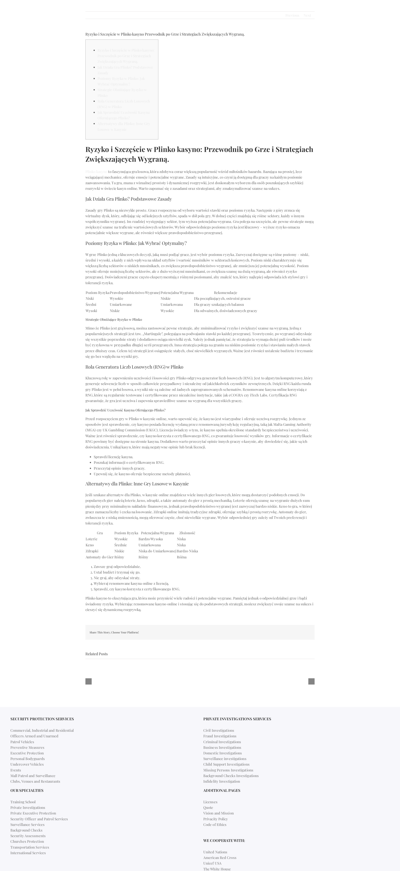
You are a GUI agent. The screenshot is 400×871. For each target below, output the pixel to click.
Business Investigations (222, 747)
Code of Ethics (214, 824)
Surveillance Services (27, 824)
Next (307, 15)
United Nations (215, 852)
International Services (28, 852)
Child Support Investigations (226, 764)
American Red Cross (219, 857)
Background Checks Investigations (231, 775)
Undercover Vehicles (27, 764)
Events (15, 770)
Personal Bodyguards (27, 758)
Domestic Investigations (222, 753)
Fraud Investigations (219, 736)
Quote (208, 807)
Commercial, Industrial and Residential (42, 730)
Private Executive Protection (33, 813)
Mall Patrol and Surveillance (32, 775)
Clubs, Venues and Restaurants (35, 781)
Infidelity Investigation (221, 781)
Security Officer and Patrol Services (39, 819)
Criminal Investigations (222, 741)
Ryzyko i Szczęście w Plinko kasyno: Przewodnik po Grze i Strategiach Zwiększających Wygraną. (126, 56)
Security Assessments (28, 835)
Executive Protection (27, 753)
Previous (292, 15)
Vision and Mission (218, 813)
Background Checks (26, 830)
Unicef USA (212, 863)
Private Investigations (27, 807)
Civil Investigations (218, 730)
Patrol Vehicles (22, 741)
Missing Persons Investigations (228, 770)
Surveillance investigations (224, 758)
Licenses (210, 801)
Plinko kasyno (96, 171)
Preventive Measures (27, 747)
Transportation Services (29, 847)
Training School (23, 801)
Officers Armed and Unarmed (34, 736)
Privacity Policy (215, 819)
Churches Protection (27, 841)
